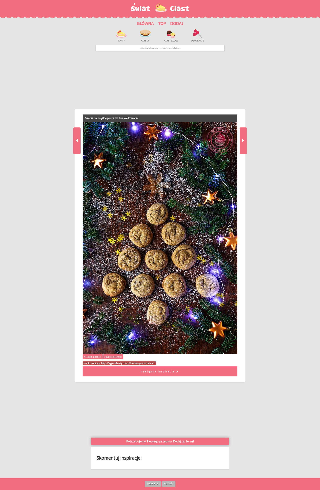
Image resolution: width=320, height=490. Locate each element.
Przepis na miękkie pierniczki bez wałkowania (111, 118)
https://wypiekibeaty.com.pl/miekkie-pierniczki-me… (128, 363)
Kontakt (169, 483)
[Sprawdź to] (162, 23)
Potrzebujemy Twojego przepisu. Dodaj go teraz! (160, 441)
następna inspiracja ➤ (160, 371)
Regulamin (153, 483)
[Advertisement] (160, 80)
